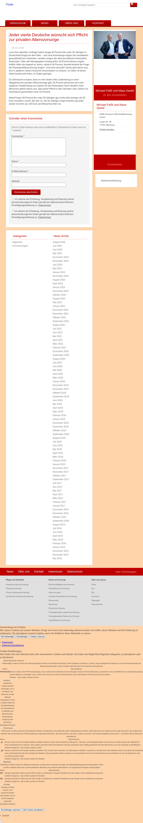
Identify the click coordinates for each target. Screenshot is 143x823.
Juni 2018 (57, 445)
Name (15, 161)
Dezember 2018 (61, 423)
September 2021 (61, 321)
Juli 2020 (57, 362)
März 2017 (58, 498)
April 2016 (58, 536)
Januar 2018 (59, 464)
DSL (93, 592)
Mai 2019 (57, 404)
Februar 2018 (59, 460)
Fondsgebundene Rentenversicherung (64, 616)
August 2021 (59, 325)
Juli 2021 (57, 329)
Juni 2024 (57, 264)
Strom (93, 584)
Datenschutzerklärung (13, 645)
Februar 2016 (59, 543)
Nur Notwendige (7, 637)
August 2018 (59, 438)
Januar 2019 (59, 419)
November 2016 (61, 513)
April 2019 (58, 408)
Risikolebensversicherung (59, 588)
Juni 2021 (57, 332)
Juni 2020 (57, 366)
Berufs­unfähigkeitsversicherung (61, 584)
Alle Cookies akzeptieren (33, 810)
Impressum (55, 571)
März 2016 (58, 539)
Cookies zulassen (37, 637)
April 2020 (58, 374)
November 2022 (61, 291)
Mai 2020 (57, 370)
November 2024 (61, 261)
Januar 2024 (59, 272)
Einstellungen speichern (10, 810)
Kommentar (18, 136)
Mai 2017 (57, 490)
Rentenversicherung (57, 608)
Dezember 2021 (61, 310)
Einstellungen (22, 637)
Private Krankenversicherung (17, 592)
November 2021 (61, 313)
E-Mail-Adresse (20, 171)
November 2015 (61, 555)
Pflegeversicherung (13, 588)
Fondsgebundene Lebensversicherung (64, 612)
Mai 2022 (57, 302)
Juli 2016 (57, 528)
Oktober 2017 (59, 475)
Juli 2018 (57, 442)
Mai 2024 (57, 268)
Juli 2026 (57, 246)
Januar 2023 (59, 287)
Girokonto (95, 596)
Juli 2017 (57, 483)
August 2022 (59, 298)
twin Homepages (126, 571)
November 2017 (61, 472)
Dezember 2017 (61, 468)
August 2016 (59, 524)
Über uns (71, 23)
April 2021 (58, 340)
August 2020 (59, 359)
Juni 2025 (57, 249)
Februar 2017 (59, 502)
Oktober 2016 (59, 517)
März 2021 (58, 344)
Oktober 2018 (59, 430)
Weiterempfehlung (111, 180)
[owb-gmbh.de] (9, 4)
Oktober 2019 (59, 393)
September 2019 (61, 396)
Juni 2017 (57, 487)
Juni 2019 (57, 400)
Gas (93, 588)
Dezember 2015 (61, 551)
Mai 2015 (57, 558)
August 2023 (59, 280)
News (44, 23)
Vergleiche (18, 23)
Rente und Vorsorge (57, 580)
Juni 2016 (57, 532)
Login (107, 571)
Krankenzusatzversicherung (17, 584)
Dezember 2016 (61, 509)
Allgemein (17, 242)
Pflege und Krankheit (15, 580)
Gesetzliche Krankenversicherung (19, 596)
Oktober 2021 (59, 317)
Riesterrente (53, 600)
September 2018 (61, 434)
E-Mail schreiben (106, 129)
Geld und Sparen (98, 580)
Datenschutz (44, 205)
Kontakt (98, 23)
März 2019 (58, 411)
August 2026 (59, 242)
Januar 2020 (59, 381)
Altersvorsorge (54, 592)
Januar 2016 (59, 547)
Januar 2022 (59, 306)
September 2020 (61, 355)
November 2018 (61, 426)
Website (16, 181)
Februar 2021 (59, 347)
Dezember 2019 (61, 385)
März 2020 (58, 377)
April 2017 (58, 494)
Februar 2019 (59, 415)
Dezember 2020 (61, 351)
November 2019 (61, 389)
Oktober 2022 (59, 295)
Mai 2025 (57, 253)
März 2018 (58, 457)
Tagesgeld (95, 600)
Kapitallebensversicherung (59, 620)
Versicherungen (20, 246)
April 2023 (58, 283)
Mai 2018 (57, 449)
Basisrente (53, 604)
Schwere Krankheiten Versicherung (63, 596)
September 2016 (61, 521)
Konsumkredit (97, 604)
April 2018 (58, 453)
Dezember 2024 (61, 257)
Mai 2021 (57, 336)
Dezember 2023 (61, 276)
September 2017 (61, 479)
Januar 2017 (59, 506)
